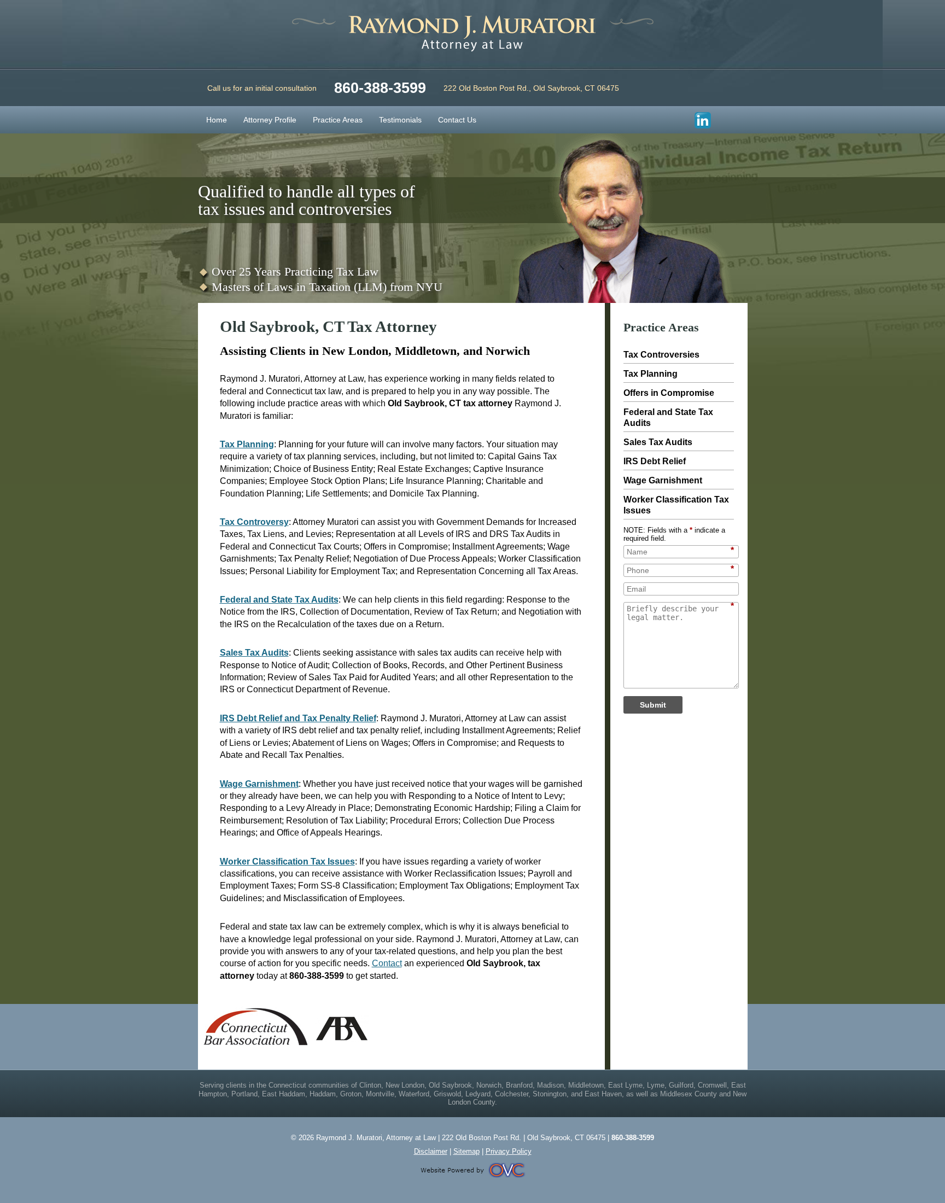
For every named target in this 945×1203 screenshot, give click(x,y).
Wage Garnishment (259, 784)
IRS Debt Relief (654, 461)
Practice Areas (338, 119)
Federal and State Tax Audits (279, 599)
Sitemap (466, 1151)
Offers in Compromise (668, 393)
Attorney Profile (269, 119)
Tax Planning (247, 444)
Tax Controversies (661, 354)
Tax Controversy (254, 522)
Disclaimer (430, 1151)
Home (216, 119)
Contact (387, 963)
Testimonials (400, 119)
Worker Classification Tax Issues (287, 861)
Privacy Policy (509, 1151)
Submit (653, 704)
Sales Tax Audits (254, 652)
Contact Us (457, 119)
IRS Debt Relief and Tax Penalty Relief (298, 718)
